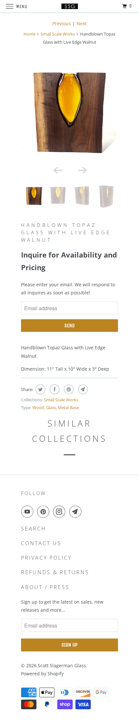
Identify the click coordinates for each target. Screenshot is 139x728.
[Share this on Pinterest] (68, 389)
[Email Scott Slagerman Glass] (76, 511)
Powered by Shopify (42, 673)
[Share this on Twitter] (39, 389)
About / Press (45, 587)
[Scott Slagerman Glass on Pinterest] (44, 511)
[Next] (82, 170)
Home (30, 34)
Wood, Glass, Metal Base (55, 407)
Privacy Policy (46, 557)
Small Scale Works (58, 34)
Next (82, 23)
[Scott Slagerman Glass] (69, 6)
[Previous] (57, 170)
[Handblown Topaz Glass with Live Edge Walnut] (69, 107)
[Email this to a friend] (82, 389)
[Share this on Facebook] (53, 389)
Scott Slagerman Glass (62, 665)
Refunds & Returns (55, 572)
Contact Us (41, 543)
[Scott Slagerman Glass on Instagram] (60, 511)
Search (33, 528)
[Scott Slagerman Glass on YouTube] (28, 511)
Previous (61, 23)
